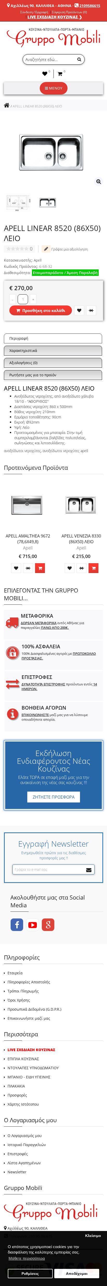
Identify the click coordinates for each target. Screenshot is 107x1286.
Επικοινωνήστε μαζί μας (29, 1018)
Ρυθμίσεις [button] (30, 1274)
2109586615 (89, 5)
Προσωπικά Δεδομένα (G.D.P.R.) (34, 1009)
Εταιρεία (15, 972)
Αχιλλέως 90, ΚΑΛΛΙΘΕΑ (28, 1228)
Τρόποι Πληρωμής (23, 991)
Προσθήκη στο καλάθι (43, 310)
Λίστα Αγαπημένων (24, 1162)
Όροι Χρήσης (19, 1000)
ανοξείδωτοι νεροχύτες (22, 450)
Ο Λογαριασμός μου (25, 1135)
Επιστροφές (18, 1153)
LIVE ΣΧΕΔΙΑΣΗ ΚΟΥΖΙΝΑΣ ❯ (55, 16)
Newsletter (17, 1171)
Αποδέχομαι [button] (77, 1274)
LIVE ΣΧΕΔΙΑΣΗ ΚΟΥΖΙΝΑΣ (31, 1049)
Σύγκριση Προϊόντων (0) (69, 12)
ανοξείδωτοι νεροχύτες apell (65, 450)
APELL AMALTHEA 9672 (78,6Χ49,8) (28, 539)
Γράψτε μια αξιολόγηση (69, 249)
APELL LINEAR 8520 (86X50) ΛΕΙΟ (37, 106)
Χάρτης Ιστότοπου (23, 1104)
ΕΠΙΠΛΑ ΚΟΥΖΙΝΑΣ (23, 1058)
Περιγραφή (18, 338)
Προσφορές (17, 1095)
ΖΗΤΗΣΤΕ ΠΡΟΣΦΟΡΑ (54, 797)
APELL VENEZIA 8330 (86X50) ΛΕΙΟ (81, 539)
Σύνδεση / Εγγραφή (34, 12)
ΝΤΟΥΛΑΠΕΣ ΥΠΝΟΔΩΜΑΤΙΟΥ (33, 1067)
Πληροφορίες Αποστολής (29, 981)
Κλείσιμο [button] (93, 1236)
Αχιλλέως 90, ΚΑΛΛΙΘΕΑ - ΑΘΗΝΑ (41, 5)
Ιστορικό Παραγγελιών (27, 1144)
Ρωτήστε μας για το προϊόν (32, 374)
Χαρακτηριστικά (23, 350)
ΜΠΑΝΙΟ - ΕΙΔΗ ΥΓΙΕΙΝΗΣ (29, 1076)
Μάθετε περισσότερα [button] (27, 1258)
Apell (38, 260)
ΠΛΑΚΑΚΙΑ (16, 1086)
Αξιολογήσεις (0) (23, 362)
